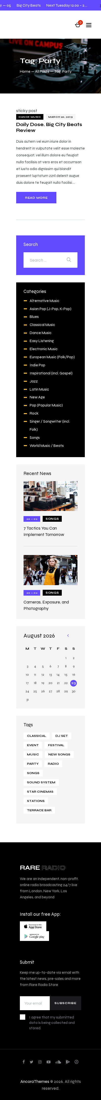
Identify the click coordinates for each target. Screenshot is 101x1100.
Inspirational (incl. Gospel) (51, 373)
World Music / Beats (47, 445)
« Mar (68, 636)
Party (32, 763)
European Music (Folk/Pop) (52, 357)
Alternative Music (44, 300)
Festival (56, 745)
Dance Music (30, 116)
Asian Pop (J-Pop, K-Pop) (50, 308)
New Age (37, 397)
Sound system (41, 782)
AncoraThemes (34, 1081)
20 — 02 (31, 519)
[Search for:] (50, 260)
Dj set (61, 736)
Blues (34, 316)
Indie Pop (37, 365)
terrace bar (39, 810)
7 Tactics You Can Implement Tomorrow (44, 531)
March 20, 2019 (60, 116)
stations (36, 801)
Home (25, 71)
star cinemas (40, 791)
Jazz (34, 381)
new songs (59, 754)
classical (36, 736)
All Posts (42, 71)
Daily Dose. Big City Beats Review (49, 127)
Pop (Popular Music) (46, 405)
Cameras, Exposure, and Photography (46, 605)
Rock (34, 413)
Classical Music (42, 324)
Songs (35, 437)
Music (33, 754)
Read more (36, 197)
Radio (53, 763)
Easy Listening (42, 340)
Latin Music (39, 389)
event (33, 745)
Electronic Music (44, 349)
